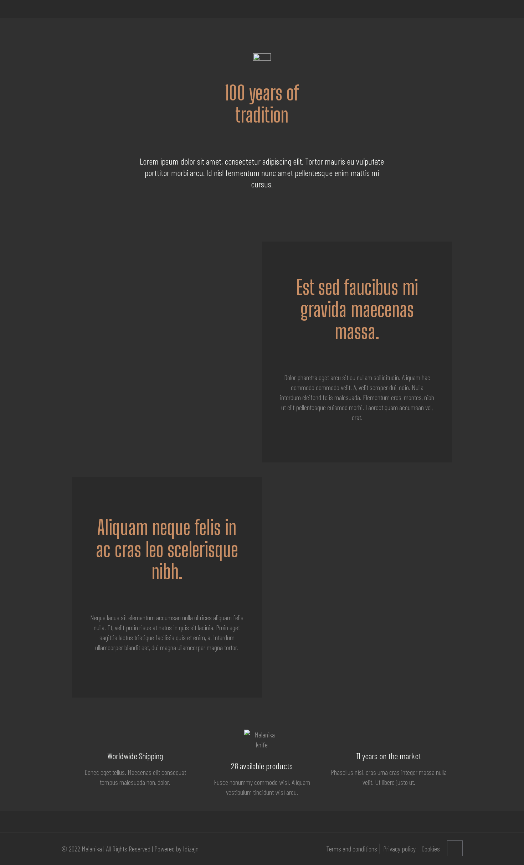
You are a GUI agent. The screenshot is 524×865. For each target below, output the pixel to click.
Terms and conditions (351, 848)
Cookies (431, 848)
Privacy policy (399, 848)
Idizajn (191, 848)
